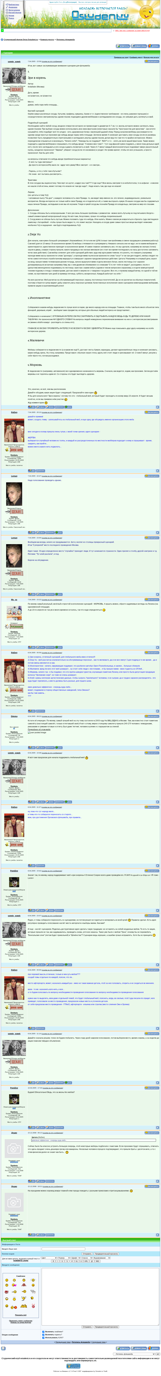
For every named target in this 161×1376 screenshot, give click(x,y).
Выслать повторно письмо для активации (92, 2)
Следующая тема (98, 1342)
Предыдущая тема (63, 1342)
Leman (14, 476)
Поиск (11, 18)
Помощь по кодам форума (21, 1322)
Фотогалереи (14, 10)
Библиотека (14, 4)
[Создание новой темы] (138, 46)
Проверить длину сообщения (20, 1321)
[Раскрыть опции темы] (3, 1348)
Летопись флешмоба (65, 39)
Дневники (13, 7)
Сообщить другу (136, 57)
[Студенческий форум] (95, 16)
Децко (14, 1133)
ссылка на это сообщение (52, 61)
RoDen (14, 412)
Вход (65, 2)
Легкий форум (15, 12)
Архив (11, 15)
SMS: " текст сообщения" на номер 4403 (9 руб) (132, 30)
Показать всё (20, 1315)
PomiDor (14, 871)
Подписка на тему (121, 57)
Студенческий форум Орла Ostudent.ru (21, 39)
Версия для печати (151, 57)
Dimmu (14, 716)
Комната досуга (47, 39)
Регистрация (71, 2)
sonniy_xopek (14, 62)
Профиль (14, 95)
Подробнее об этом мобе (39, 729)
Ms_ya (14, 600)
